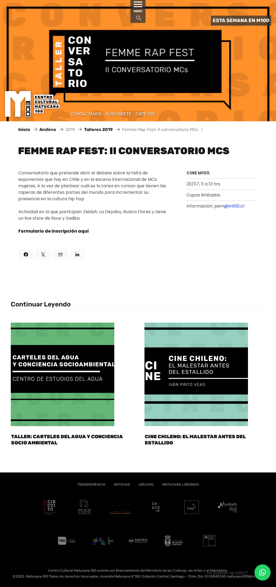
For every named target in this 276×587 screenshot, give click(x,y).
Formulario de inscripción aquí (53, 231)
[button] (262, 572)
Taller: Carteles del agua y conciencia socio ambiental (67, 440)
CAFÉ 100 (145, 113)
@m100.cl (234, 206)
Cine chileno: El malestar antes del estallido (195, 440)
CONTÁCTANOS (86, 113)
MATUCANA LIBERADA (180, 484)
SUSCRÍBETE (119, 113)
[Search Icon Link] (139, 19)
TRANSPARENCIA (91, 484)
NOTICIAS (122, 484)
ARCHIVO (146, 484)
